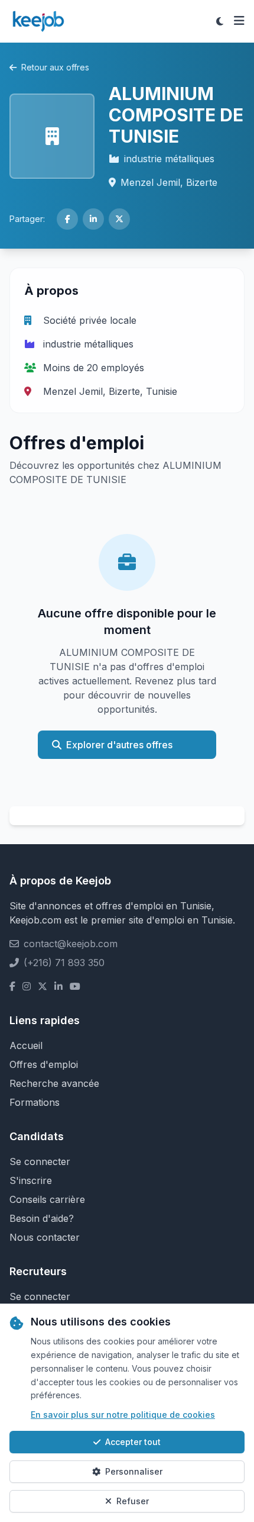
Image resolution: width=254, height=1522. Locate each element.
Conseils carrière (47, 1199)
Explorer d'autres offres (119, 745)
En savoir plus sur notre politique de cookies (123, 1415)
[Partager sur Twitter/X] (119, 219)
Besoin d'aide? (41, 1218)
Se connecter (39, 1161)
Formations (34, 1102)
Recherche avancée (54, 1083)
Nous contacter (44, 1237)
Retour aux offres (55, 67)
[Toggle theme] (219, 21)
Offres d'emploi (43, 1064)
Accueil (26, 1045)
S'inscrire (30, 1180)
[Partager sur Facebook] (67, 219)
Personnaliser (133, 1471)
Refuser (132, 1501)
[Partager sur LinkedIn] (93, 219)
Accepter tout (133, 1442)
